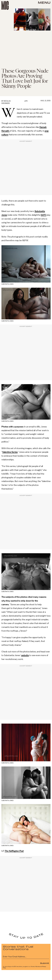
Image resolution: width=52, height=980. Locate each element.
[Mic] (5, 5)
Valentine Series (10, 452)
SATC (43, 215)
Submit (44, 963)
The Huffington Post (14, 851)
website (25, 655)
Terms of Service (35, 966)
